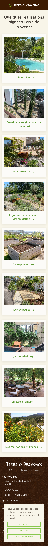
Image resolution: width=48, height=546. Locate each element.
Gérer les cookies (24, 536)
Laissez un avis (12, 500)
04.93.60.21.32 (11, 490)
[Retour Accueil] (24, 5)
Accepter (24, 524)
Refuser (24, 530)
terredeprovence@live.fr (16, 495)
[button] (3, 5)
